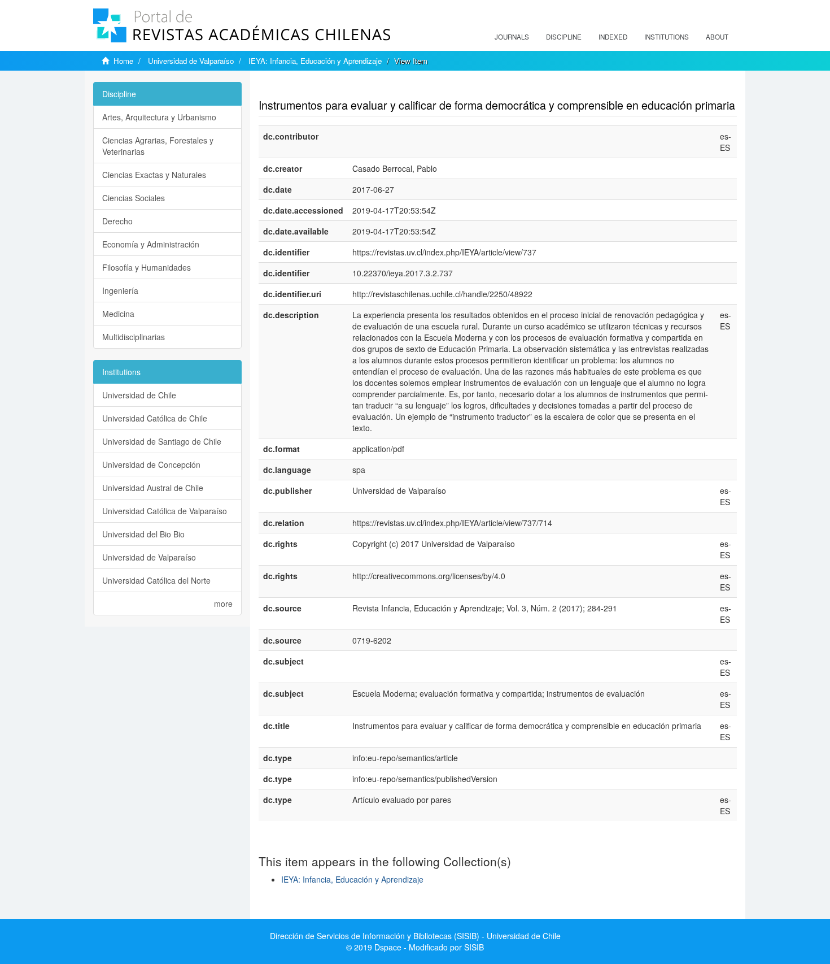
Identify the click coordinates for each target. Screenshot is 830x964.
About (717, 36)
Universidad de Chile (139, 395)
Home (123, 60)
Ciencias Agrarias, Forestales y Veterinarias (157, 145)
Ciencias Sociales (133, 197)
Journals (512, 36)
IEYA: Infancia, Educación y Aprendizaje (315, 60)
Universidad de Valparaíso (191, 60)
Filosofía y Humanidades (146, 267)
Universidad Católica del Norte (156, 580)
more (223, 603)
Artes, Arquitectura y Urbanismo (159, 117)
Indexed (613, 36)
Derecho (117, 221)
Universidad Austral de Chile (152, 487)
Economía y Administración (150, 244)
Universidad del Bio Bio (143, 534)
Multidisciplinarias (133, 336)
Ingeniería (120, 290)
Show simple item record (303, 87)
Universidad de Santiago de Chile (161, 441)
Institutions (666, 36)
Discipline (564, 36)
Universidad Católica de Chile (154, 418)
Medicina (118, 313)
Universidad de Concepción (151, 464)
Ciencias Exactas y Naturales (154, 174)
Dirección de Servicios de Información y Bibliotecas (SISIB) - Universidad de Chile (415, 935)
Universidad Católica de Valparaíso (164, 510)
